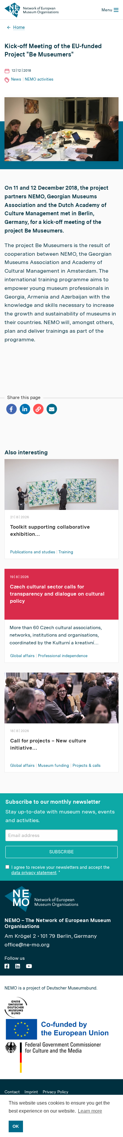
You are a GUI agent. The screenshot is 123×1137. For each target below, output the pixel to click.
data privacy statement (33, 872)
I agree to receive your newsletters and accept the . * (60, 870)
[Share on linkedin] (24, 409)
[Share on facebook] (11, 409)
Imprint (31, 1092)
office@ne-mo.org (27, 944)
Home (19, 27)
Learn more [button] (90, 1111)
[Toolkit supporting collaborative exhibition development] (61, 490)
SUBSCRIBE (61, 851)
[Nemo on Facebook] (6, 966)
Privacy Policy (55, 1092)
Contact (12, 1092)
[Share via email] (51, 409)
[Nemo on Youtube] (29, 966)
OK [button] (16, 1126)
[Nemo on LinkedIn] (17, 966)
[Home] (31, 10)
